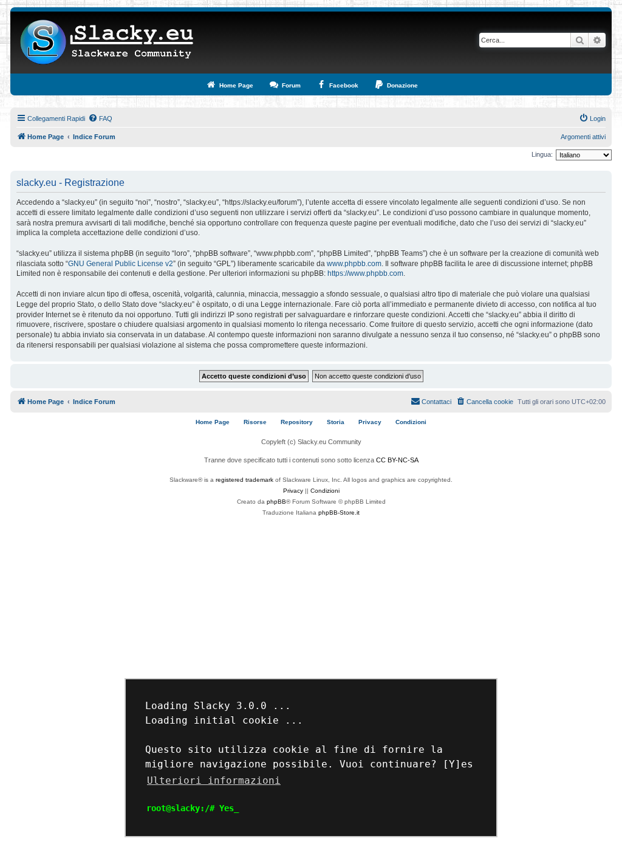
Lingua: (542, 154)
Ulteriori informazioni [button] (214, 780)
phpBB (276, 501)
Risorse (255, 422)
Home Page (213, 422)
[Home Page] (107, 42)
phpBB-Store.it (339, 512)
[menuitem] (100, 118)
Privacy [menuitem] (369, 422)
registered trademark (244, 479)
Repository (297, 422)
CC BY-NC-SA (397, 460)
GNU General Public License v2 (120, 263)
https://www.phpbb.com (365, 273)
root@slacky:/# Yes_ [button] (192, 808)
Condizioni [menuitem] (410, 422)
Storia (335, 422)
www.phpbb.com (354, 263)
